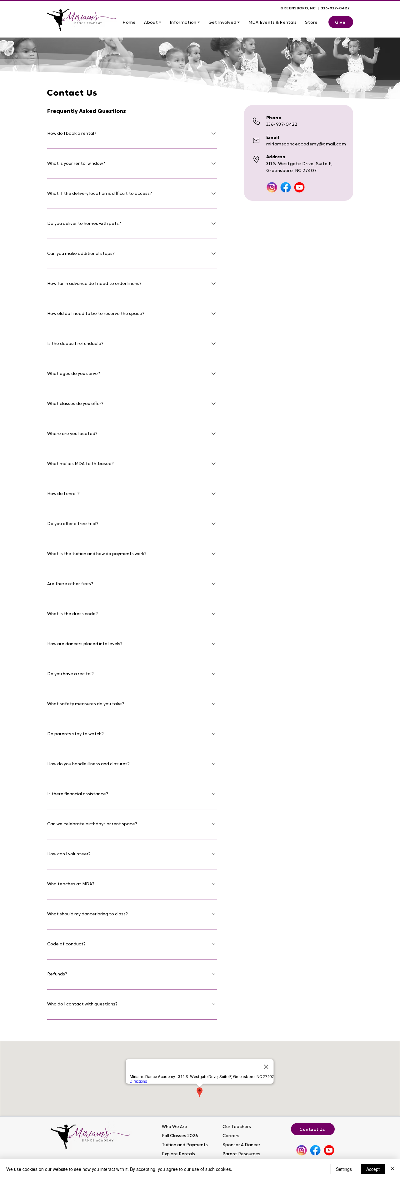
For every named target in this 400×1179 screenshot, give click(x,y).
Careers (230, 1136)
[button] (153, 23)
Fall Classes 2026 (180, 1136)
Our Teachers (236, 1127)
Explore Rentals (178, 1154)
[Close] (392, 1169)
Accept (373, 1169)
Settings (344, 1169)
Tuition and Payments (182, 1145)
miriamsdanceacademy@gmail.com (306, 144)
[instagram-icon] (272, 187)
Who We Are (174, 1127)
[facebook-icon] (285, 187)
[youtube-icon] (299, 187)
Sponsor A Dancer (241, 1145)
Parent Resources (241, 1154)
